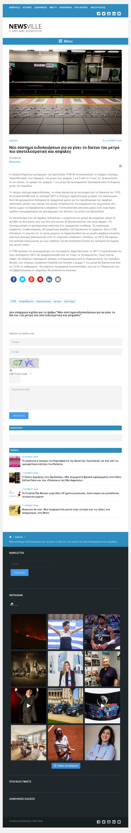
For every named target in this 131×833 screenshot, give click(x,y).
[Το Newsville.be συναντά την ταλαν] (65, 668)
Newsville (15, 161)
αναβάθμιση (26, 301)
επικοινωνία (43, 301)
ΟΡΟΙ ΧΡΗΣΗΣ (81, 7)
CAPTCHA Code (18, 374)
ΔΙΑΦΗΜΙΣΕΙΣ (40, 7)
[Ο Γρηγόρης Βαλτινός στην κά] (28, 705)
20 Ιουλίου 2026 (30, 457)
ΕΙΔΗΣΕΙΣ (13, 141)
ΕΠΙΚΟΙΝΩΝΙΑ (65, 7)
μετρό (57, 301)
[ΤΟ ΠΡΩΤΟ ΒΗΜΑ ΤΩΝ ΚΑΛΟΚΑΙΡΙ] (65, 705)
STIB (13, 301)
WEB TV (53, 7)
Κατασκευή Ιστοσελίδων (20, 821)
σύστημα (69, 301)
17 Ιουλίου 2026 (30, 473)
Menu (67, 41)
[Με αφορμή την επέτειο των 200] (28, 668)
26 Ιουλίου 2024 (114, 141)
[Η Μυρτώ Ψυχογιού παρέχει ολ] (102, 742)
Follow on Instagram (67, 765)
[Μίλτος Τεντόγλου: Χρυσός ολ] (65, 631)
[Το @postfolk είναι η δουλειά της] (102, 705)
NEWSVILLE (14, 7)
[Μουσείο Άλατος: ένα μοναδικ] (102, 668)
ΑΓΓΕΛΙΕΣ (27, 7)
